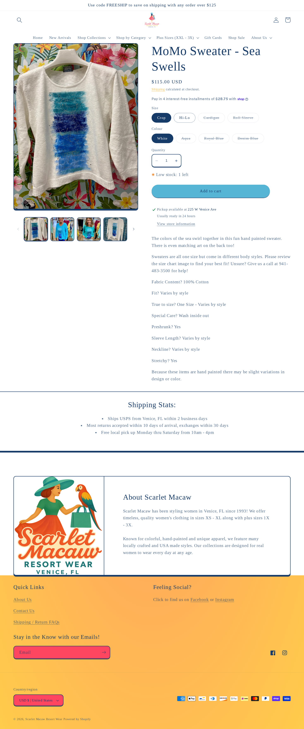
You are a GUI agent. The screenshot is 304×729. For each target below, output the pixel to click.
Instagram (224, 599)
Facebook (199, 599)
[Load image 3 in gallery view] (89, 229)
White (162, 138)
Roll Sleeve (246, 119)
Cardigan (214, 119)
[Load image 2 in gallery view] (62, 229)
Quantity (158, 150)
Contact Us (24, 610)
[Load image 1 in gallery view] (36, 229)
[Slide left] (18, 229)
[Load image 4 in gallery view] (115, 229)
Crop (161, 118)
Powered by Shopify (77, 719)
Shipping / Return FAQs (36, 622)
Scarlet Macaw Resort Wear (43, 719)
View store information (176, 224)
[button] (19, 20)
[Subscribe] (104, 652)
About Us (22, 599)
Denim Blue (251, 139)
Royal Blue (216, 139)
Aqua (188, 139)
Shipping (158, 89)
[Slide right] (133, 229)
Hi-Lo (184, 118)
